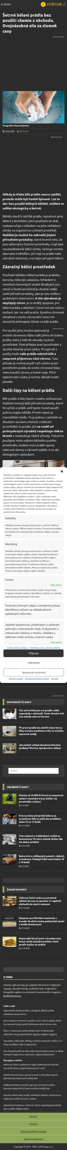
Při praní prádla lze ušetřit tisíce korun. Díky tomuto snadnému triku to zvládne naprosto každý (41, 730)
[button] (62, 471)
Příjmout (33, 653)
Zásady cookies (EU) (33, 1139)
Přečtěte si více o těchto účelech (45, 647)
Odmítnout (34, 662)
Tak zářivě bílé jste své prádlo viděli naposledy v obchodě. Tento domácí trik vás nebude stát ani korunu (41, 713)
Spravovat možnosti (34, 672)
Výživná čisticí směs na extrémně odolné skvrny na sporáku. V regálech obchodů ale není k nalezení (40, 900)
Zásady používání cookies (37, 678)
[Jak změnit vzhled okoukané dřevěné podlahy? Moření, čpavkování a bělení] (9, 748)
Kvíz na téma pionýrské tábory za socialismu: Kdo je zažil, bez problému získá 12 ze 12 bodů (40, 818)
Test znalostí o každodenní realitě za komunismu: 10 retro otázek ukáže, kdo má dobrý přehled (41, 838)
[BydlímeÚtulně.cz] (53, 4)
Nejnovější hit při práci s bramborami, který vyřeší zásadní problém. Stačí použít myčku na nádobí (40, 941)
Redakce (33, 1116)
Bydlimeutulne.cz (12, 995)
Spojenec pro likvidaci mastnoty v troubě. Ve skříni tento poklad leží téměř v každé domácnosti (41, 921)
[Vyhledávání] (33, 771)
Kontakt (54, 678)
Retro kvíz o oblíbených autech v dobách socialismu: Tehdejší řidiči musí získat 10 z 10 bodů (41, 859)
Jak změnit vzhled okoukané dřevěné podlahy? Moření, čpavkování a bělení (40, 746)
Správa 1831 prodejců (17, 647)
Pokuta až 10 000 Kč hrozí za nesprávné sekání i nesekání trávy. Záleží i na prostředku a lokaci (41, 798)
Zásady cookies (16, 678)
